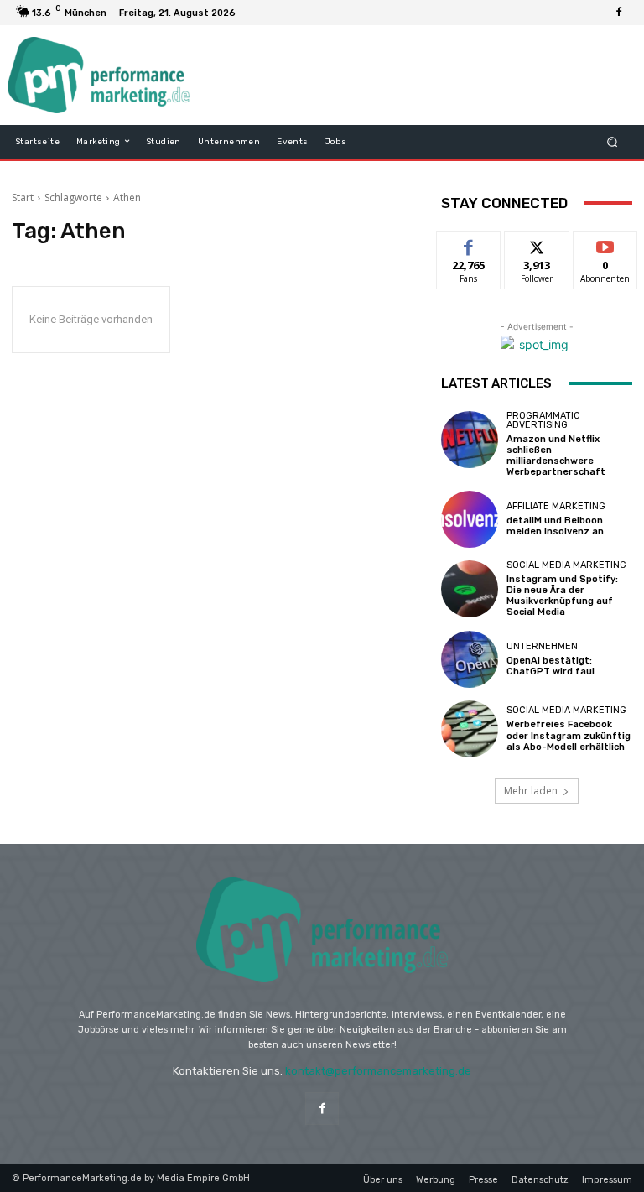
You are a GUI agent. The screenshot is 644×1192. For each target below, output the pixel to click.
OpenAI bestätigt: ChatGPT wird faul (550, 666)
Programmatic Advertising (543, 420)
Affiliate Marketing (555, 506)
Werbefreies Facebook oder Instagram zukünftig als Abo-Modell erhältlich (568, 735)
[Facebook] (619, 13)
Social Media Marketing (566, 565)
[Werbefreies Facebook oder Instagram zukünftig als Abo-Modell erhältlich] (469, 728)
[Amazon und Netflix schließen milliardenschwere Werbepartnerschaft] (469, 439)
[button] (612, 141)
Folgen (537, 243)
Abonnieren (605, 243)
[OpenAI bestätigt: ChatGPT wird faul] (469, 659)
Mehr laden (531, 790)
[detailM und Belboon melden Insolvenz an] (469, 519)
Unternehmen (542, 646)
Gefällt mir (469, 250)
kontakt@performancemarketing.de (378, 1070)
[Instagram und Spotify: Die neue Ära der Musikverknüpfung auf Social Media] (469, 588)
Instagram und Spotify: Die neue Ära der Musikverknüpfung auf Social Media (562, 596)
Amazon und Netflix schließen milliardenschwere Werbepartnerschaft (555, 456)
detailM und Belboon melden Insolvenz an (555, 526)
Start (23, 197)
